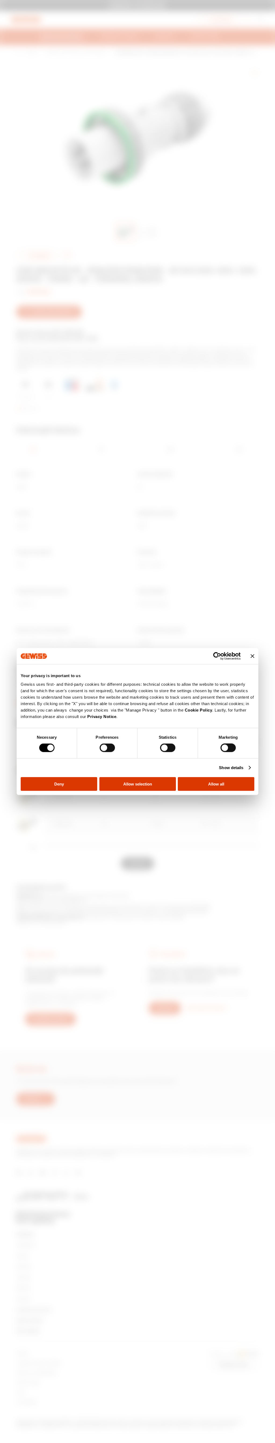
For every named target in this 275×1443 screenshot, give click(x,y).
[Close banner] (252, 656)
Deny (59, 783)
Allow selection (137, 783)
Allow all (216, 783)
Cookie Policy (198, 710)
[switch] (107, 748)
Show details (231, 767)
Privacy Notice (101, 716)
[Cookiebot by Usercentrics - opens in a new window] (217, 656)
